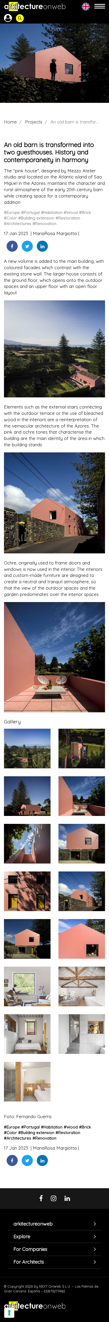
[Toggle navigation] (99, 6)
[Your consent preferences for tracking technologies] (9, 1313)
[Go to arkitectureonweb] (35, 6)
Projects (33, 122)
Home (10, 122)
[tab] (54, 1224)
